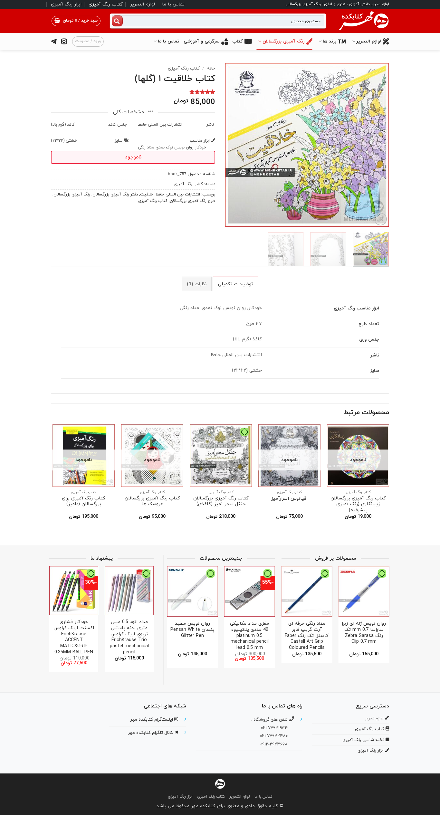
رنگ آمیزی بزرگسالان (283, 41)
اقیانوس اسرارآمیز (289, 499)
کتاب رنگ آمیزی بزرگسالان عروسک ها (152, 501)
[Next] (231, 144)
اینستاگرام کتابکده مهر (152, 719)
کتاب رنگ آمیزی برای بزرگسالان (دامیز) (83, 501)
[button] (76, 21)
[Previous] (378, 144)
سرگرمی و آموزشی (202, 41)
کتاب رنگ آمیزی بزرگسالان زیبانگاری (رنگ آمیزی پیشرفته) (358, 505)
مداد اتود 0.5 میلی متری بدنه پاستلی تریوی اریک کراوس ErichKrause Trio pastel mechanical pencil (129, 637)
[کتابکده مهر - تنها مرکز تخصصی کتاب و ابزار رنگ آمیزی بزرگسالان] (220, 783)
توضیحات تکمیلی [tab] (235, 284)
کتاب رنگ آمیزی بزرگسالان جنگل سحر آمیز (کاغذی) (221, 501)
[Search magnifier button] (117, 20)
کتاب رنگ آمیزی (106, 4)
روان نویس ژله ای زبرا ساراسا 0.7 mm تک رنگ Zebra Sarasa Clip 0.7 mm (364, 633)
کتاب (237, 41)
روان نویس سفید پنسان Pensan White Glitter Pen (192, 630)
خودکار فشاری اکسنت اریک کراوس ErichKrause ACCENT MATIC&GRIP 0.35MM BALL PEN (73, 637)
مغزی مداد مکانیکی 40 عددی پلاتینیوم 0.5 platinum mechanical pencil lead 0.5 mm (249, 636)
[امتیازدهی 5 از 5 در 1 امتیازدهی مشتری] (133, 91)
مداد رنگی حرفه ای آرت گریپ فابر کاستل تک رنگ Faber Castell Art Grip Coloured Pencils (307, 636)
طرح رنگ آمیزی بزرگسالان (192, 201)
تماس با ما (173, 4)
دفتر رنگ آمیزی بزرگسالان (115, 194)
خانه (211, 68)
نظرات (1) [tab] (196, 284)
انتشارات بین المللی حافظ (178, 194)
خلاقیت (146, 194)
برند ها (329, 41)
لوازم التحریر (142, 4)
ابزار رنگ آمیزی (66, 4)
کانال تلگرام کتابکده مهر (151, 733)
